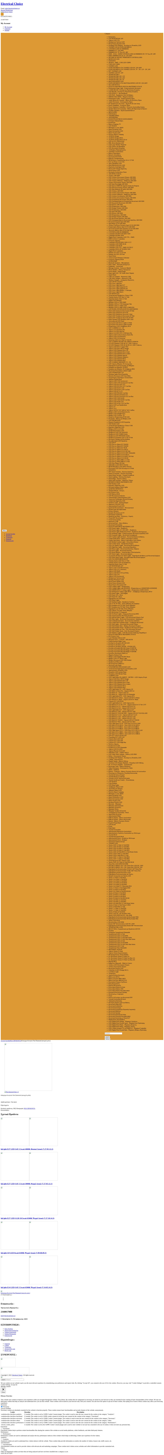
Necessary (6, 1407)
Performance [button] (4, 1432)
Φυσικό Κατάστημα (7, 10)
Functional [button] (4, 1427)
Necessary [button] (4, 1405)
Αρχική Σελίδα (5, 1041)
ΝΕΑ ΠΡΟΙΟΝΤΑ (15, 1041)
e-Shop (7, 1345)
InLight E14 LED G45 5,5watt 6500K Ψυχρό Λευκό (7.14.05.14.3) (26, 1287)
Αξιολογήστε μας (10, 1349)
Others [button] (3, 1448)
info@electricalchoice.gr (12, 8)
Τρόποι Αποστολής (10, 1332)
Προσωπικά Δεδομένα (11, 1330)
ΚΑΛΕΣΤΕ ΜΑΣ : (6, 16)
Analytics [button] (3, 1437)
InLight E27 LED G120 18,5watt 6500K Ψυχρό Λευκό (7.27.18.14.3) (27, 1218)
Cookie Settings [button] (5, 1385)
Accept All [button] (14, 1385)
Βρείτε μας (8, 1350)
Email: (3, 8)
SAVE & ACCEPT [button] (6, 1453)
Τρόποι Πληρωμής (10, 1334)
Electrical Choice (12, 3)
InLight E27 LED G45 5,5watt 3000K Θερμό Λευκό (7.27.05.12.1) (26, 1184)
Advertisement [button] (5, 1442)
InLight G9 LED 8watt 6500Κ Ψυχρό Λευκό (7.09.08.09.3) (23, 1253)
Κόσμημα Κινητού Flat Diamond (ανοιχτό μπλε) (15, 1293)
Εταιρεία (7, 1344)
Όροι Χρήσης (9, 1329)
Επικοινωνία (8, 1335)
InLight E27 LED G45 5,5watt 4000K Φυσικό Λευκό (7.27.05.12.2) (27, 1149)
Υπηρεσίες (8, 1347)
